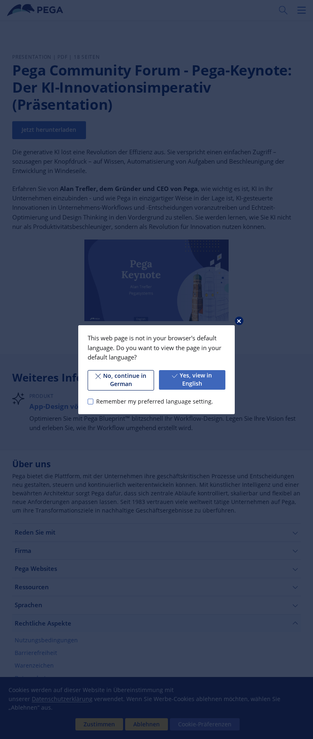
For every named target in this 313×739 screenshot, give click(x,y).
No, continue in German (124, 380)
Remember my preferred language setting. (154, 401)
